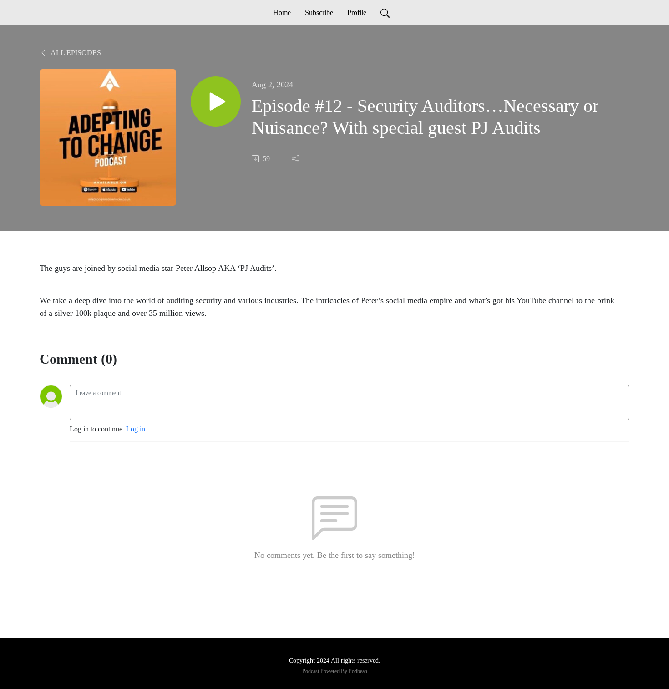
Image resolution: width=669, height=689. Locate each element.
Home (282, 12)
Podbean (358, 671)
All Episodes (75, 52)
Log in (135, 429)
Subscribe (319, 12)
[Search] (385, 13)
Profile (356, 12)
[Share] (296, 158)
